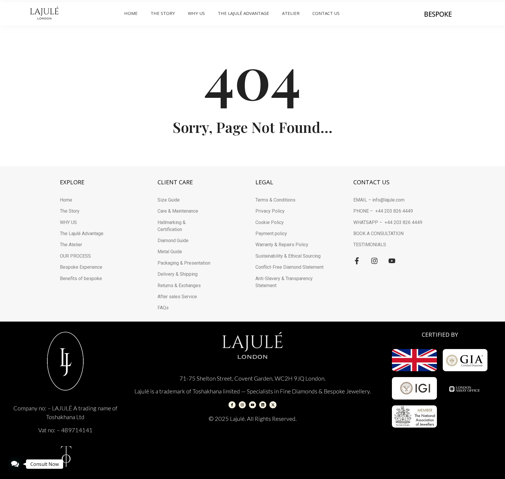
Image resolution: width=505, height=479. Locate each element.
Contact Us (326, 13)
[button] (15, 464)
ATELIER (291, 13)
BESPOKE (438, 14)
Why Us (196, 13)
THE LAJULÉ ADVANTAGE (243, 13)
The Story (163, 13)
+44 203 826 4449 (394, 211)
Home (131, 13)
